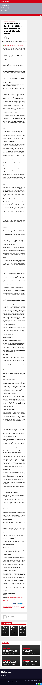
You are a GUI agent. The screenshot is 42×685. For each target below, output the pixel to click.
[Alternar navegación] (20, 15)
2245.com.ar (5, 5)
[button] (38, 15)
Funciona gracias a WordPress (5, 681)
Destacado (4, 648)
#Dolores (16, 38)
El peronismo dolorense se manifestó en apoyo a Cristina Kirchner (8, 607)
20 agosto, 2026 (6, 664)
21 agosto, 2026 (6, 653)
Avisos (40, 680)
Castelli (29, 680)
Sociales (32, 680)
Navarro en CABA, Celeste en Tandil (30, 662)
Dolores (8, 648)
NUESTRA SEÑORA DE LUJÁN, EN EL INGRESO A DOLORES (10, 663)
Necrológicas (36, 680)
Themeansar (18, 681)
